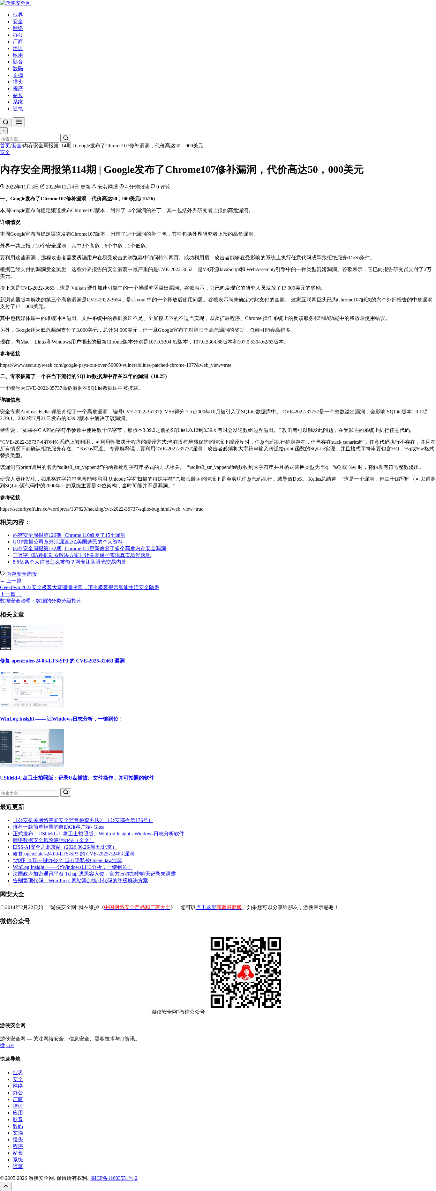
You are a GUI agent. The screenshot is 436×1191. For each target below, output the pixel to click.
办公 (18, 35)
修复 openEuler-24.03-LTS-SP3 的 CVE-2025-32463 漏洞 (62, 660)
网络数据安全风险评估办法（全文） (53, 840)
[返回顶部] (5, 1186)
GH (10, 1045)
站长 (18, 95)
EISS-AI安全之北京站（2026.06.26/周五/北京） (65, 847)
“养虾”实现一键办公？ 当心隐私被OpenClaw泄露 (67, 860)
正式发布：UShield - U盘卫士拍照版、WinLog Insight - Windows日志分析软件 (98, 833)
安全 (18, 21)
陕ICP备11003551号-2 (114, 1178)
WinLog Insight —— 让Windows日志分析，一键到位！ (62, 718)
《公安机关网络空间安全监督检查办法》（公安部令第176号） (83, 820)
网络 (18, 28)
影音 (18, 61)
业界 (18, 15)
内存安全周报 (21, 574)
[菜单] (19, 122)
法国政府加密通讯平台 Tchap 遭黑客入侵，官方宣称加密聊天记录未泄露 (94, 874)
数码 (18, 68)
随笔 (18, 108)
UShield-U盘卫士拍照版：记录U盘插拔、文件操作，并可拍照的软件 (77, 777)
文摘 (18, 75)
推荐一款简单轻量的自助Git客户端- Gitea (58, 827)
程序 (18, 88)
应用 (18, 55)
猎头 (18, 82)
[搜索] (5, 122)
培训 (18, 48)
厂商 (18, 41)
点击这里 (219, 907)
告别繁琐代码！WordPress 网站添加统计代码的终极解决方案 (80, 880)
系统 (18, 102)
